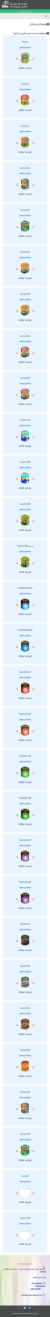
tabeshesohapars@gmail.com (31, 1295)
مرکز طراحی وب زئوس (19, 1313)
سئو (27, 1313)
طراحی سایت (33, 1313)
